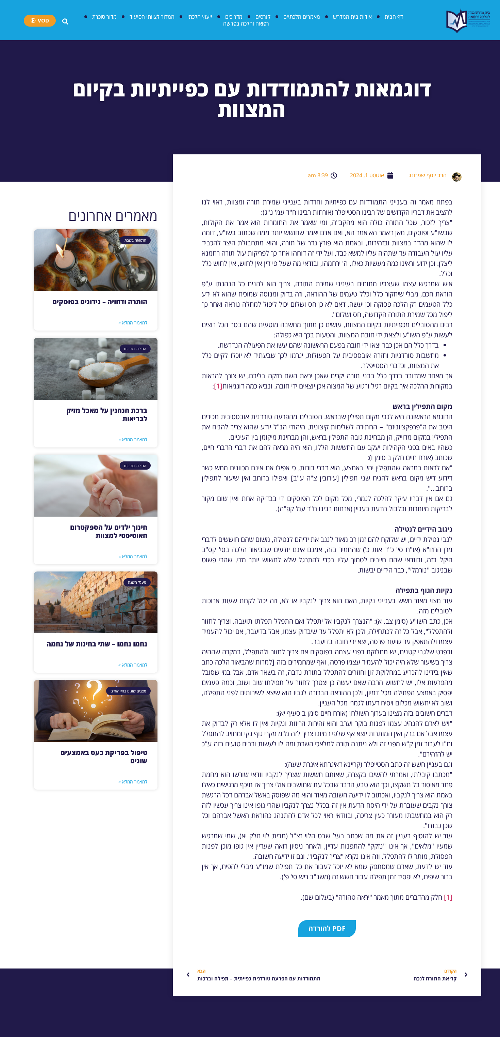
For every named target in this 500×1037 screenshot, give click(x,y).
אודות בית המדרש (352, 16)
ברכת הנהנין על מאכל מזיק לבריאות (106, 414)
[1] (218, 386)
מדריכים (234, 16)
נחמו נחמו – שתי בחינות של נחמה (97, 644)
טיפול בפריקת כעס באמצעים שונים (104, 756)
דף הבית (394, 16)
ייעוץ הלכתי (199, 16)
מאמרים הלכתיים (301, 16)
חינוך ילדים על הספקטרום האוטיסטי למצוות (108, 531)
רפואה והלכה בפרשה (246, 23)
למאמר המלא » (132, 322)
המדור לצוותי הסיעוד (152, 16)
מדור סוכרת (104, 16)
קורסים (262, 16)
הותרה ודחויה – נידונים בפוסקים (99, 301)
